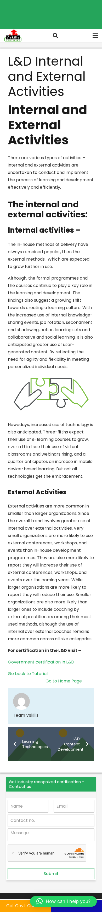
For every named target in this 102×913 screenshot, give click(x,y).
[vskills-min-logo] (12, 35)
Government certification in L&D (41, 662)
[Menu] (95, 35)
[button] (55, 35)
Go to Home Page (64, 681)
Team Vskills (25, 715)
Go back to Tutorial (28, 674)
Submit (51, 874)
